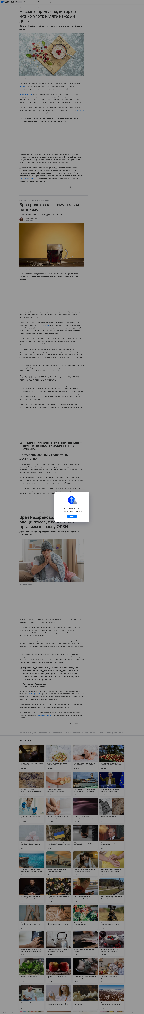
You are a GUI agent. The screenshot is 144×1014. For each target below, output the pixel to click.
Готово (72, 516)
